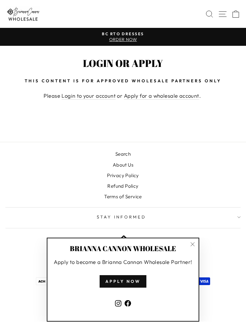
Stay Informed (121, 216)
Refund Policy (122, 186)
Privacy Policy (123, 175)
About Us (123, 165)
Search (123, 154)
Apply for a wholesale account (161, 95)
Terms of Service (123, 196)
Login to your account (89, 95)
